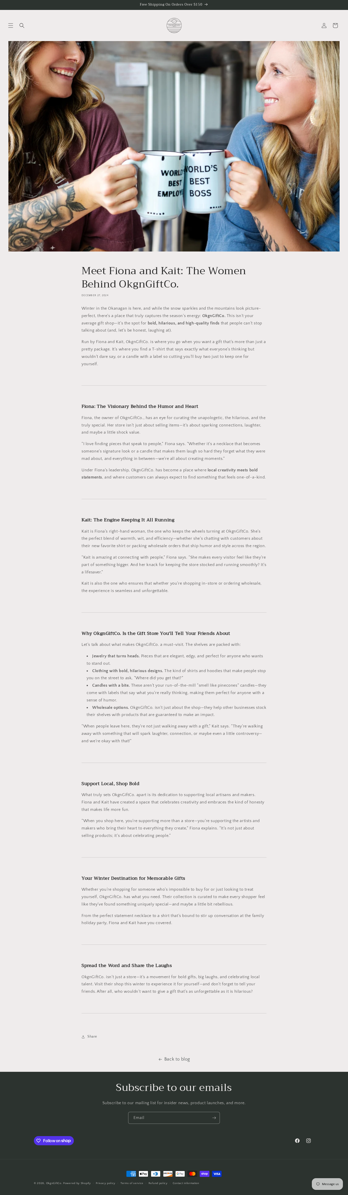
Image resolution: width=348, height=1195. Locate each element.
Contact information (186, 1183)
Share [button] (92, 1037)
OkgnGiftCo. (54, 1183)
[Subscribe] (214, 1118)
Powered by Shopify (77, 1183)
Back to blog (177, 1059)
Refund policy (158, 1183)
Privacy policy (105, 1183)
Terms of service (132, 1183)
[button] (10, 25)
